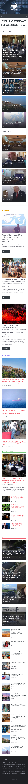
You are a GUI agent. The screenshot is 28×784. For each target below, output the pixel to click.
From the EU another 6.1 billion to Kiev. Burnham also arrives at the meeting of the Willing (13, 53)
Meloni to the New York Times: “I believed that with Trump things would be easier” (12, 195)
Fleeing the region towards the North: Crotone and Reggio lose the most (14, 442)
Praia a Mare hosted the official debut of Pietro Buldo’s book (12, 123)
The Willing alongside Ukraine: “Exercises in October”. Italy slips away (17, 525)
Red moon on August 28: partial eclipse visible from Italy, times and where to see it (18, 516)
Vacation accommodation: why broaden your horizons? (18, 705)
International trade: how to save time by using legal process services (18, 674)
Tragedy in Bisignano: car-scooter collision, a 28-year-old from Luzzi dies (13, 597)
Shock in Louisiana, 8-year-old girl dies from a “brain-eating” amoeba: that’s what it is (18, 507)
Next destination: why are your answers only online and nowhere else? (18, 695)
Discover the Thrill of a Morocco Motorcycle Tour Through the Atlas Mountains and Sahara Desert (17, 632)
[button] (26, 16)
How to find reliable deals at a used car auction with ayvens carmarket (18, 653)
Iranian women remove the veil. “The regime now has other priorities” (18, 498)
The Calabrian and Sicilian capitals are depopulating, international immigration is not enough (13, 105)
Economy (6, 101)
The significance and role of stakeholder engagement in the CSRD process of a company (18, 664)
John (4, 385)
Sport (5, 85)
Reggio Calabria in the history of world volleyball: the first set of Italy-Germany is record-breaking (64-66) (13, 89)
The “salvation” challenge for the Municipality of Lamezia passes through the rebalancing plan (12, 72)
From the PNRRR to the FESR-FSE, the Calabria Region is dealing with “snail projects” (13, 179)
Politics (6, 68)
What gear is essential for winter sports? (17, 642)
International (8, 47)
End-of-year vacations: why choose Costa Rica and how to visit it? (18, 685)
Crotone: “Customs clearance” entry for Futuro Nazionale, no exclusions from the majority (13, 162)
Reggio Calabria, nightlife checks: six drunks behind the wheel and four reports (13, 553)
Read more (5, 251)
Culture (6, 119)
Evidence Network (20, 762)
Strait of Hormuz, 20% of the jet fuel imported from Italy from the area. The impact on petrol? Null (14, 412)
